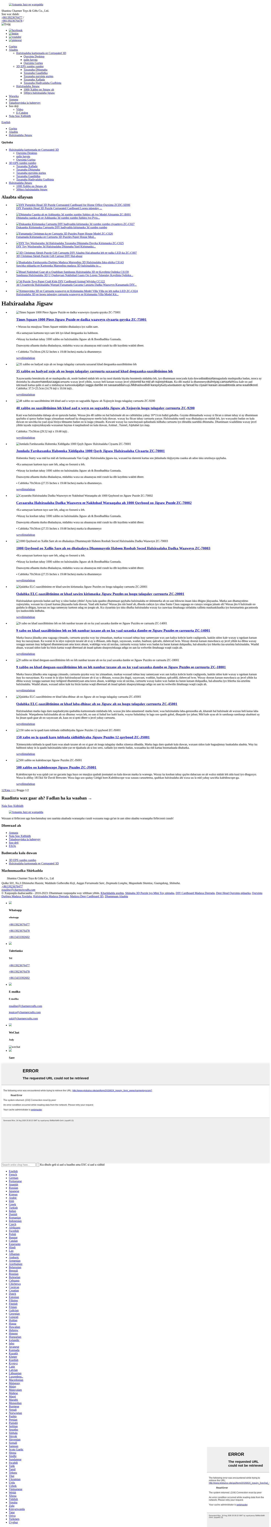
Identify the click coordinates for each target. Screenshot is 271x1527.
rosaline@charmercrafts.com (18, 889)
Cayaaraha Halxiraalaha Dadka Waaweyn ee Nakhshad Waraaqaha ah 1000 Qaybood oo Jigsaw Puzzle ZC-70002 (104, 503)
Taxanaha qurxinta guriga (38, 76)
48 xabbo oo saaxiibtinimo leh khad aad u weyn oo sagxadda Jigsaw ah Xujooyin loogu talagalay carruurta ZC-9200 (105, 408)
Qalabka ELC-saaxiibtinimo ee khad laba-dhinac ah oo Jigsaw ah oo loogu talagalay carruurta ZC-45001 (96, 704)
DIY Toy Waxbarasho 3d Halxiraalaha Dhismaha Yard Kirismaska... (56, 246)
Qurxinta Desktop (34, 56)
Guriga (13, 46)
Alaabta (13, 49)
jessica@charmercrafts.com (25, 1012)
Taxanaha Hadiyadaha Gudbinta (42, 82)
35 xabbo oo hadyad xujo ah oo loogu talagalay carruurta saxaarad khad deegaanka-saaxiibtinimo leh (94, 371)
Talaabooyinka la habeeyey (25, 102)
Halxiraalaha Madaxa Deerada (51, 896)
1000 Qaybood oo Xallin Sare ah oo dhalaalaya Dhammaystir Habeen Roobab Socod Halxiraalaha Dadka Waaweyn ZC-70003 (113, 548)
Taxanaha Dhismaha (35, 69)
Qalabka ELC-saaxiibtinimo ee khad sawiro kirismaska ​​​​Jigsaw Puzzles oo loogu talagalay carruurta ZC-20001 (100, 594)
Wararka (14, 96)
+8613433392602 (19, 937)
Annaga (13, 99)
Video (19, 109)
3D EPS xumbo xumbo (30, 66)
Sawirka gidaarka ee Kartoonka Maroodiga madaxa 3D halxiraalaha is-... (58, 265)
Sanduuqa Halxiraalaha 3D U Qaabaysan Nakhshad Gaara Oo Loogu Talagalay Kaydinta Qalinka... (74, 275)
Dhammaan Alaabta (116, 896)
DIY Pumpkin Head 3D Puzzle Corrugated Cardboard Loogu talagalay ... (59, 208)
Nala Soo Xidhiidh (20, 116)
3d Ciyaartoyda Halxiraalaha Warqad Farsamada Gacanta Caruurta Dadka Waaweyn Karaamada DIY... (76, 284)
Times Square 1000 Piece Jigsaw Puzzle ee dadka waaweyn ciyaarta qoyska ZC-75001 (81, 319)
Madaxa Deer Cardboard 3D (86, 896)
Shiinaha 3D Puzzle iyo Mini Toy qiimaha (149, 893)
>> (14, 790)
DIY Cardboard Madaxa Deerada (195, 893)
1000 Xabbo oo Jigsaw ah (39, 89)
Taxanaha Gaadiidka (36, 73)
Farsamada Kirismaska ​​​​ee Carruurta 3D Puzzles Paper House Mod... (56, 236)
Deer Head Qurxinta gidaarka (233, 893)
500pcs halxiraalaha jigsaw (39, 92)
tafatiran (30, 358)
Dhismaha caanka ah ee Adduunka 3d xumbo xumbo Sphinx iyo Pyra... (58, 217)
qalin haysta (30, 59)
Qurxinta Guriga (33, 63)
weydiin (21, 358)
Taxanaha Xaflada (34, 79)
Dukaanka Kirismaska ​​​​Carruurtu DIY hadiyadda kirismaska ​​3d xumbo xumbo (61, 227)
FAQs (12, 845)
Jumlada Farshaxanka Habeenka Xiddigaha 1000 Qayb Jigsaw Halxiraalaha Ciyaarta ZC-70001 (90, 451)
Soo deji (13, 842)
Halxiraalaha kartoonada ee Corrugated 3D (41, 53)
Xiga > (8, 790)
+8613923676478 (11, 20)
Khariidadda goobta (112, 893)
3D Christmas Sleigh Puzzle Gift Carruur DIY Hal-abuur (49, 256)
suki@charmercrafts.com (23, 1018)
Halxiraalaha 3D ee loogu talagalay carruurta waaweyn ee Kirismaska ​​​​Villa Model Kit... (67, 294)
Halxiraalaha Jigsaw (28, 86)
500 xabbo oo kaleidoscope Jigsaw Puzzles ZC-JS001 (56, 767)
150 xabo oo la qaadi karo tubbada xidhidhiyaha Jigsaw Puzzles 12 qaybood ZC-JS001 (83, 737)
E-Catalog (22, 112)
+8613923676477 (11, 17)
